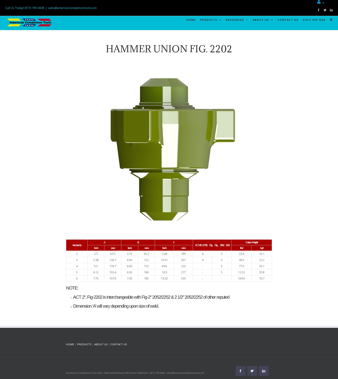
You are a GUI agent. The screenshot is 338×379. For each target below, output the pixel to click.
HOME (70, 344)
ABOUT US (101, 344)
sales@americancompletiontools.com (72, 8)
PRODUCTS (84, 344)
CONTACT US (119, 344)
